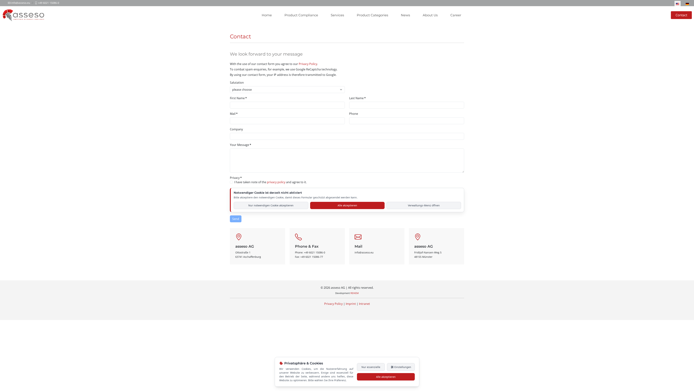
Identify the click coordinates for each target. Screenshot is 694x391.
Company (236, 129)
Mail (234, 114)
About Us (430, 15)
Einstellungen (402, 367)
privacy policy (276, 182)
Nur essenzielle (370, 367)
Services (337, 15)
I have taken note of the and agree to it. (270, 182)
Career (455, 15)
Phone (353, 114)
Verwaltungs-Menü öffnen (424, 205)
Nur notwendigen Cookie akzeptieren (271, 205)
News (405, 15)
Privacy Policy (308, 64)
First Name (238, 98)
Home (267, 15)
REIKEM (354, 293)
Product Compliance (301, 15)
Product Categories (372, 15)
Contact (681, 15)
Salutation (237, 83)
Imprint (351, 304)
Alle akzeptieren (347, 205)
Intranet (364, 304)
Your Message (240, 145)
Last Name (357, 98)
